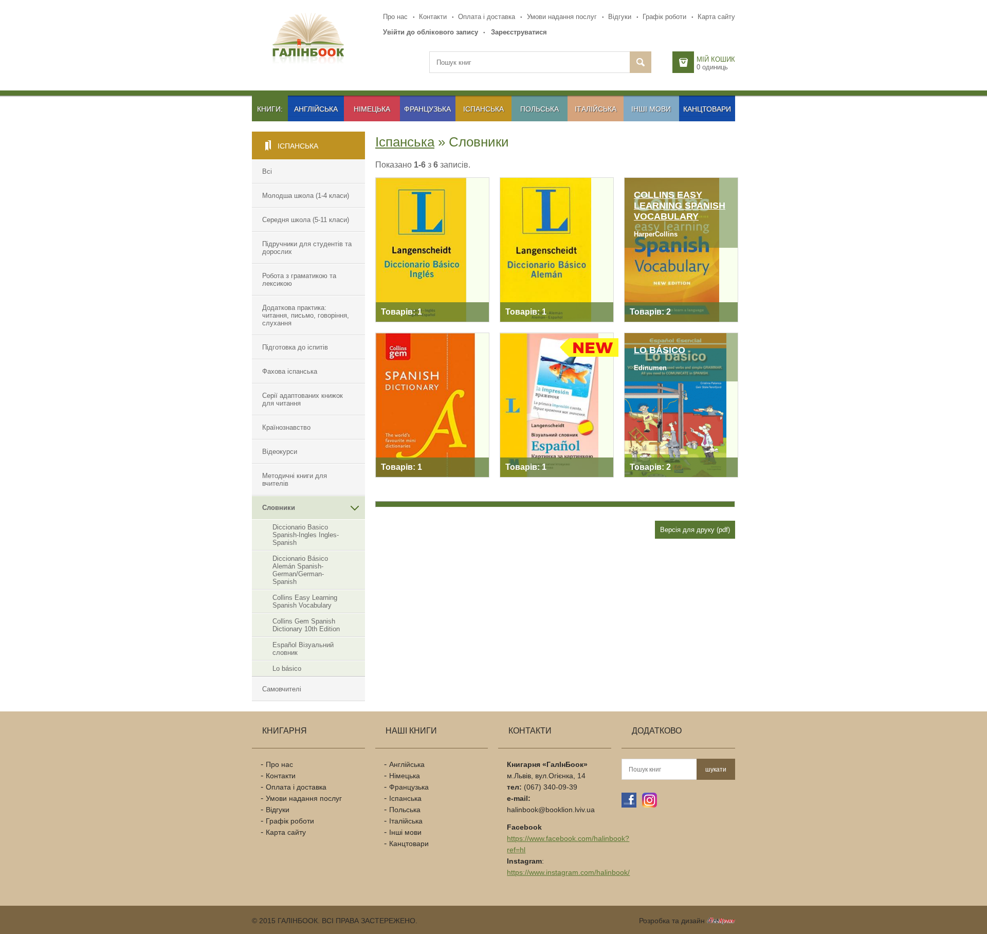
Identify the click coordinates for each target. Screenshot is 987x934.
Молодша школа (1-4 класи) (305, 195)
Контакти (433, 17)
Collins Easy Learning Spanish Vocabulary (304, 601)
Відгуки (619, 17)
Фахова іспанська (289, 371)
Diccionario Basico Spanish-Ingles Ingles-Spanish (305, 534)
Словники (278, 507)
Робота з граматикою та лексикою (299, 279)
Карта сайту (716, 17)
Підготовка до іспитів (295, 347)
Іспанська (483, 109)
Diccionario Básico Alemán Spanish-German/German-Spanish (300, 570)
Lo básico (286, 668)
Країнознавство (286, 427)
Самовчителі (281, 689)
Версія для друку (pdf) (695, 530)
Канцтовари (707, 109)
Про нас (395, 17)
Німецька (372, 109)
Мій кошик (716, 59)
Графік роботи (664, 17)
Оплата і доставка (486, 17)
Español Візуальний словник (303, 648)
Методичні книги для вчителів (294, 479)
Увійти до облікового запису (430, 32)
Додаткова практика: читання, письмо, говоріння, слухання (305, 315)
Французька (427, 109)
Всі (267, 171)
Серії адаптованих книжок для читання (302, 399)
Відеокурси (279, 451)
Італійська (595, 109)
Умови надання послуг (562, 17)
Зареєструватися (519, 32)
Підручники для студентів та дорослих (307, 247)
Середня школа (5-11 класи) (305, 220)
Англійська (316, 109)
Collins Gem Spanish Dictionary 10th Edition (306, 625)
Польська (539, 109)
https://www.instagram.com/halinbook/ (568, 872)
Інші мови (651, 109)
